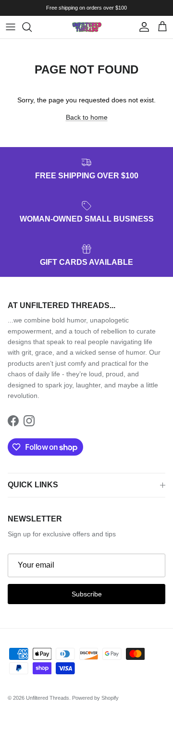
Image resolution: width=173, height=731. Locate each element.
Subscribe (87, 594)
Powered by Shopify (95, 698)
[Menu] (10, 26)
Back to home (87, 117)
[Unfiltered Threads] (86, 27)
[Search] (31, 26)
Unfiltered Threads (47, 698)
